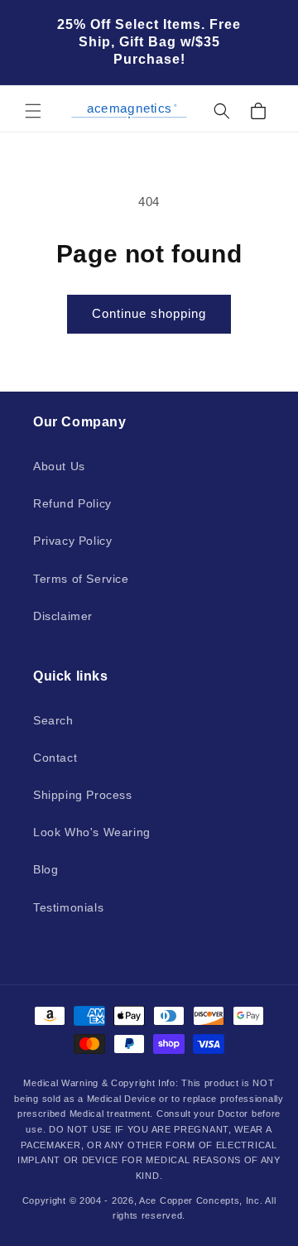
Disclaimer (63, 616)
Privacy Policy (72, 540)
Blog (45, 869)
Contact (55, 757)
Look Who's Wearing (92, 832)
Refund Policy (72, 503)
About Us (59, 466)
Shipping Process (82, 794)
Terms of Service (81, 578)
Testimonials (68, 907)
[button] (33, 111)
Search (53, 720)
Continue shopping (149, 313)
